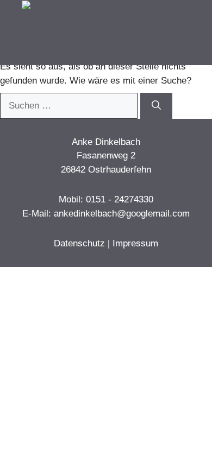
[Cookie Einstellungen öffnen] (19, 444)
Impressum (135, 243)
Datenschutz (79, 243)
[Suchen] (156, 106)
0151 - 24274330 (119, 199)
